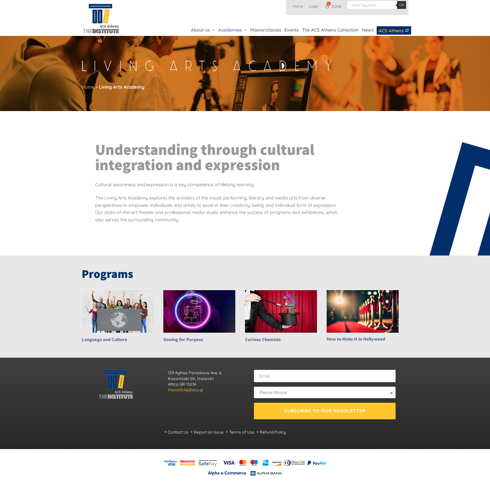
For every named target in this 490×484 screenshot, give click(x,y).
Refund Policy (273, 432)
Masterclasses (265, 30)
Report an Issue (209, 432)
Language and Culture (104, 339)
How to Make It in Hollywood (356, 339)
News (368, 30)
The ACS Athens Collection (330, 30)
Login (313, 7)
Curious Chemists (263, 339)
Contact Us (178, 432)
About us (200, 30)
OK (401, 5)
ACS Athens (392, 31)
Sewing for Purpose (183, 339)
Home (297, 7)
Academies (230, 30)
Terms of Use (241, 432)
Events (291, 30)
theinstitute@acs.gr (186, 389)
